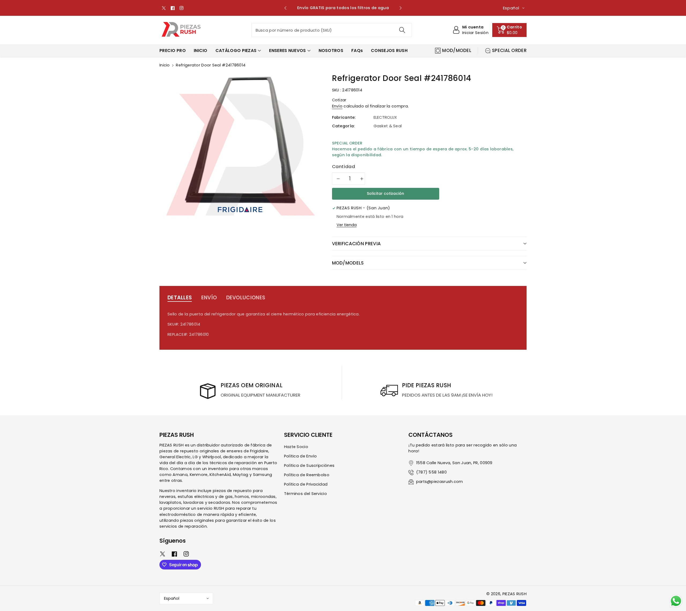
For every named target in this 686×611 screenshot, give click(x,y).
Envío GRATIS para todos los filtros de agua (343, 7)
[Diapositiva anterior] (285, 8)
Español (171, 598)
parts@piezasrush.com (439, 481)
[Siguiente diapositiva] (400, 8)
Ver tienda (347, 225)
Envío (337, 106)
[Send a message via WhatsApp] (676, 601)
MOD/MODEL (456, 50)
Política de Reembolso (306, 475)
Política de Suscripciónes (309, 465)
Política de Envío (300, 456)
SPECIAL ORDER (509, 50)
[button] (509, 30)
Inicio (164, 65)
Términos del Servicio (305, 493)
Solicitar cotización (385, 193)
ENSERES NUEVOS (287, 50)
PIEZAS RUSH (514, 594)
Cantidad (343, 166)
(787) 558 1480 (431, 472)
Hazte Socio (296, 446)
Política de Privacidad (306, 484)
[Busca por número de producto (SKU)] (402, 30)
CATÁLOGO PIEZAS (236, 50)
